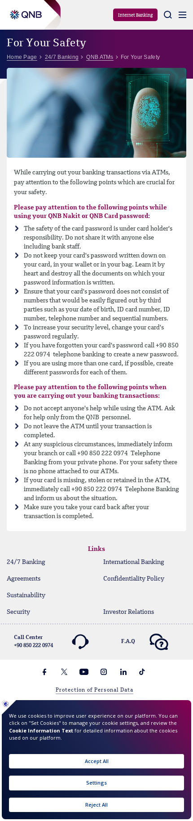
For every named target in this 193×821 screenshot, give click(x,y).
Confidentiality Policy (133, 579)
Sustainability (26, 595)
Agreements (23, 579)
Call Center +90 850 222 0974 (33, 641)
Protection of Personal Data (94, 690)
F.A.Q (128, 641)
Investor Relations (128, 612)
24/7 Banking (26, 562)
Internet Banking (135, 15)
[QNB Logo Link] (24, 9)
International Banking (133, 562)
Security (18, 612)
